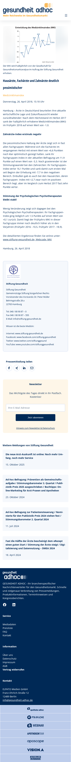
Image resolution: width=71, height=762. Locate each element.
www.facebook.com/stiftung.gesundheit (36, 337)
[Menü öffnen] (66, 15)
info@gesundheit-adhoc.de (18, 700)
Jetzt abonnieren (35, 417)
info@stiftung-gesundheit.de (27, 318)
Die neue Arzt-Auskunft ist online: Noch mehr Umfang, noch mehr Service (34, 456)
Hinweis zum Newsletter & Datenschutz (35, 428)
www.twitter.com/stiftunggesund (30, 340)
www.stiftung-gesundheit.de (29, 333)
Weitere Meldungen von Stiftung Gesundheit (28, 445)
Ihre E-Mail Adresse (19, 407)
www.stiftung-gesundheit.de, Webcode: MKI (27, 239)
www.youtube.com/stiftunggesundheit (35, 344)
